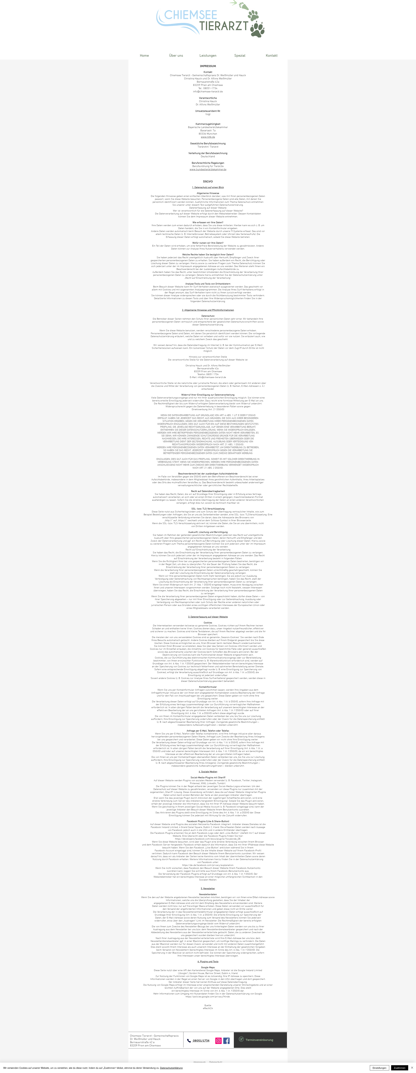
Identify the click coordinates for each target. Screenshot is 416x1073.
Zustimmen (399, 1067)
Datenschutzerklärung (171, 1067)
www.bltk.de (208, 137)
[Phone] (189, 1041)
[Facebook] (226, 1041)
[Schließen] (412, 1067)
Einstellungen (379, 1067)
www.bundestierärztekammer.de (208, 169)
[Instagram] (218, 1041)
